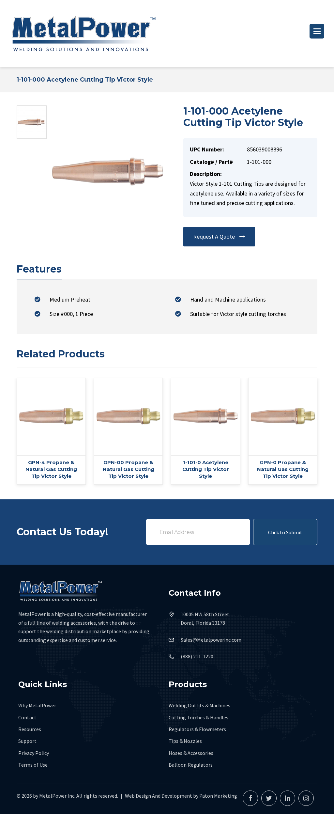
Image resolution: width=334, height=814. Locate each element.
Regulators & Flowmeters (197, 729)
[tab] (39, 269)
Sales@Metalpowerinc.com (211, 639)
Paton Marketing (218, 795)
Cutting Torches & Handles (198, 717)
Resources (29, 729)
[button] (317, 31)
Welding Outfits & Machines (199, 705)
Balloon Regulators (191, 764)
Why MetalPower (37, 705)
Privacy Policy (33, 753)
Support (27, 741)
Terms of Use (33, 764)
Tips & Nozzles (185, 741)
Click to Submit (285, 532)
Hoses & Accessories (191, 753)
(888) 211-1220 (197, 656)
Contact (27, 717)
